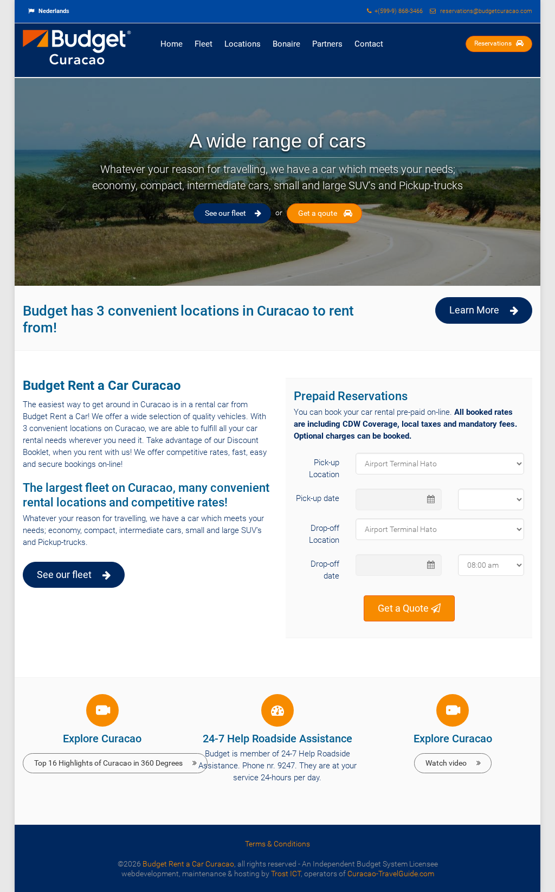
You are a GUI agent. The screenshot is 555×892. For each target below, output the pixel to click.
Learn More (474, 310)
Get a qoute (317, 213)
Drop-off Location (324, 534)
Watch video (446, 763)
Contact (368, 44)
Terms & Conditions (277, 843)
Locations (242, 44)
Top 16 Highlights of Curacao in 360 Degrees (108, 763)
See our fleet (225, 213)
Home (171, 44)
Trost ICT (286, 873)
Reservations (493, 43)
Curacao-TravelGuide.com (390, 873)
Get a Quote (404, 608)
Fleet (203, 44)
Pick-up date (317, 498)
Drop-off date (325, 570)
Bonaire (286, 44)
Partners (327, 44)
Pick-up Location (324, 468)
